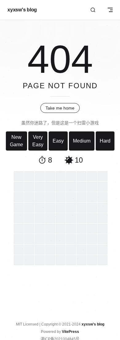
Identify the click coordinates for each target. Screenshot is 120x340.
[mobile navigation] (110, 10)
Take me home (60, 108)
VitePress (70, 332)
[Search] (93, 10)
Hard (105, 140)
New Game (16, 141)
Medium (81, 140)
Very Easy (37, 141)
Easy (58, 140)
